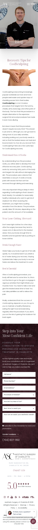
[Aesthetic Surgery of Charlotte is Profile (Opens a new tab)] (32, 497)
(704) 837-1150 (11, 440)
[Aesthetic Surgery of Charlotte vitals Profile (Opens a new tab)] (25, 497)
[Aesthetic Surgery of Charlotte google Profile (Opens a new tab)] (16, 497)
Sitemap (23, 505)
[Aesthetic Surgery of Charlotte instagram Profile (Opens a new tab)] (5, 497)
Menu (33, 4)
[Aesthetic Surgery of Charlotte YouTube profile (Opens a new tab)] (12, 497)
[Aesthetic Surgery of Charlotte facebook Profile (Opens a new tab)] (8, 497)
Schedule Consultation (9, 434)
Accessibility (22, 508)
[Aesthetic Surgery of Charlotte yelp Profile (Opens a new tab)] (19, 497)
